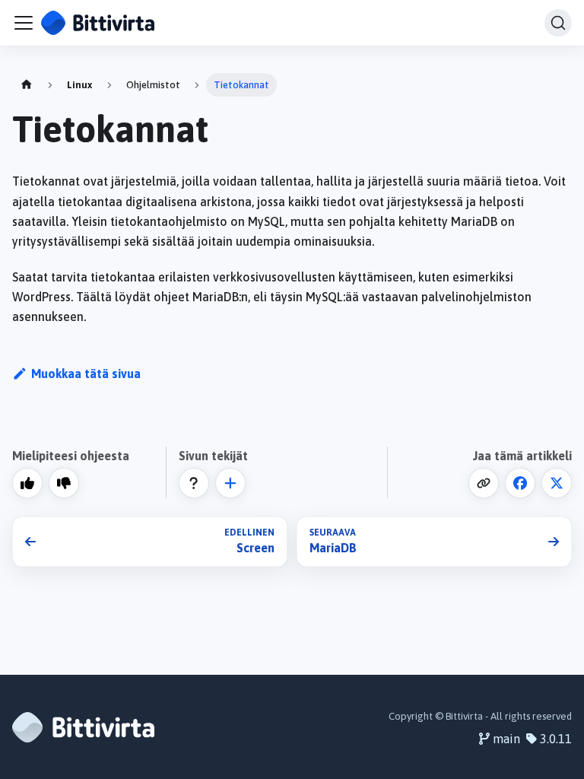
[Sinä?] (230, 483)
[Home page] (26, 85)
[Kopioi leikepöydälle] (483, 483)
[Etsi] (558, 23)
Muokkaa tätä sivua (86, 373)
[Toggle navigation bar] (23, 22)
